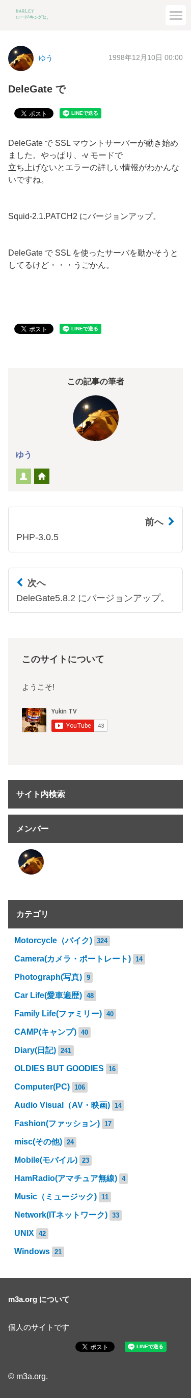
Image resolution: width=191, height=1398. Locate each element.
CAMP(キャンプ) (45, 1032)
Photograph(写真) (48, 977)
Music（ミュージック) (55, 1196)
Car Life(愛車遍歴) (48, 995)
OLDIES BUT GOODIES (59, 1068)
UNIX (24, 1233)
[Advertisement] (95, 101)
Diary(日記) (35, 1050)
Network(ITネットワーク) (60, 1214)
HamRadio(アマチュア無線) (65, 1178)
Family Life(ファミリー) (58, 1013)
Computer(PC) (42, 1086)
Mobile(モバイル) (45, 1160)
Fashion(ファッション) (57, 1123)
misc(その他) (38, 1141)
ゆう (24, 454)
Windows (32, 1251)
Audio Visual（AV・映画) (62, 1105)
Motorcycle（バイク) (53, 940)
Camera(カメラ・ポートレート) (72, 958)
